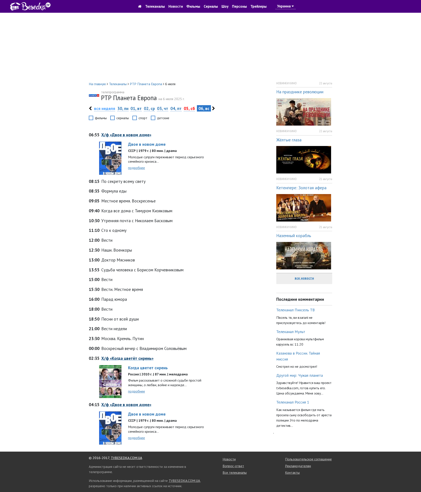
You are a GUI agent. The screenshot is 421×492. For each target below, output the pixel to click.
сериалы (122, 118)
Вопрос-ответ (233, 466)
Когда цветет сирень (148, 367)
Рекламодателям (298, 466)
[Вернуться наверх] (413, 478)
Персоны (239, 6)
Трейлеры (258, 6)
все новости (304, 278)
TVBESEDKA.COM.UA (126, 458)
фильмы (101, 118)
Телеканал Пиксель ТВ (295, 309)
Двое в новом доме (147, 144)
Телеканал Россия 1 (292, 402)
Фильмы (193, 6)
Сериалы (211, 6)
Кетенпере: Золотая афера (301, 187)
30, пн (122, 108)
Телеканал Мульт (290, 331)
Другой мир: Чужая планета (299, 375)
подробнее (136, 168)
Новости (175, 6)
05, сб (189, 108)
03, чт (162, 108)
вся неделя (104, 108)
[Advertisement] (210, 47)
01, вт (136, 108)
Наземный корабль (293, 235)
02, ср (149, 108)
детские (163, 118)
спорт (143, 118)
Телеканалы (155, 6)
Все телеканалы (235, 472)
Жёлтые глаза (288, 139)
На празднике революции (299, 91)
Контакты (292, 472)
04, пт (176, 108)
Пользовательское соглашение (308, 459)
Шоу (224, 6)
